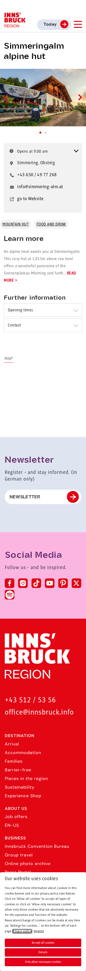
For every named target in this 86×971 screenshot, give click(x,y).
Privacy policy (22, 931)
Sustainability (19, 787)
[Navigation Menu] (77, 24)
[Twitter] (76, 583)
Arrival (12, 744)
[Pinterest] (63, 583)
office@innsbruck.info (39, 712)
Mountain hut (15, 224)
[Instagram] (23, 583)
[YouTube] (49, 583)
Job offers (16, 817)
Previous (7, 97)
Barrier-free (18, 770)
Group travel (19, 855)
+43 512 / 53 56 (30, 700)
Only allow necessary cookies (43, 962)
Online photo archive (28, 863)
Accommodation (23, 753)
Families (13, 761)
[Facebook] (9, 583)
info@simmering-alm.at (40, 187)
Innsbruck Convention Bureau (37, 846)
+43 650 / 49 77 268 (37, 175)
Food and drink (51, 224)
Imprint (39, 931)
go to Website (30, 199)
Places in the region (26, 778)
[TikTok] (36, 583)
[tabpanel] (43, 97)
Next (79, 97)
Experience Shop (23, 796)
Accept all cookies (43, 942)
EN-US (12, 825)
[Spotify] (9, 594)
